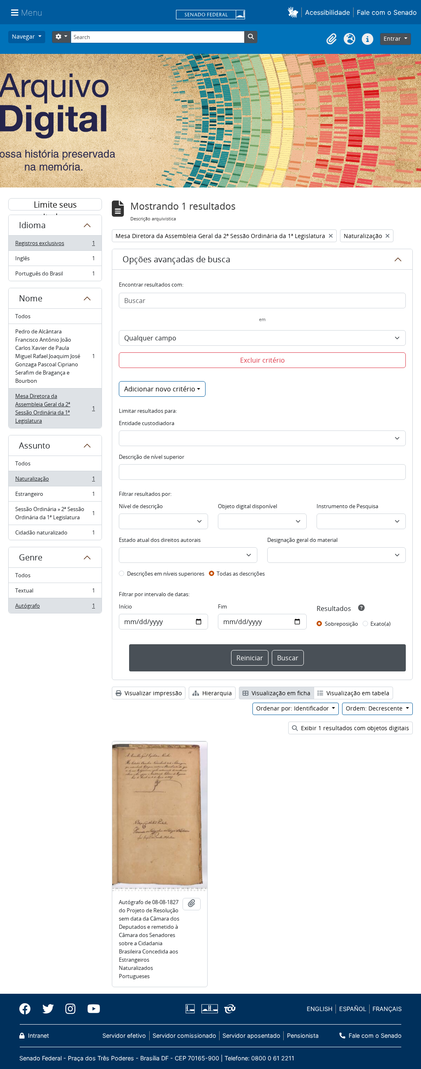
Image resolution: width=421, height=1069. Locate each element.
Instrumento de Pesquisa (347, 506)
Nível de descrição (141, 506)
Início (125, 606)
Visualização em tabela (357, 693)
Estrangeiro (55, 496)
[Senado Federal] (210, 15)
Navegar (24, 36)
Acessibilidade (327, 12)
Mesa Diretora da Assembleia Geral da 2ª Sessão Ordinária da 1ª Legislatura (55, 408)
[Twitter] (48, 1009)
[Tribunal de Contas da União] (228, 1008)
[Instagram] (70, 1009)
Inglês (55, 260)
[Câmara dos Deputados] (191, 1008)
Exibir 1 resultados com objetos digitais (354, 728)
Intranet (37, 1035)
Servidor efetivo (124, 1035)
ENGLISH (320, 1008)
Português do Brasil (55, 275)
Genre (30, 557)
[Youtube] (90, 1009)
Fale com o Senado (387, 12)
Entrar (393, 38)
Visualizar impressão (152, 693)
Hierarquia (216, 693)
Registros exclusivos (55, 245)
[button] (294, 12)
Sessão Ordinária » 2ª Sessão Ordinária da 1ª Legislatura (55, 513)
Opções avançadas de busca (176, 259)
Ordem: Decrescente (375, 708)
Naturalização (55, 480)
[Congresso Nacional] (209, 1008)
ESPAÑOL (352, 1008)
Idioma (32, 225)
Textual (55, 592)
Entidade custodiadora (146, 423)
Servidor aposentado (251, 1035)
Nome (30, 298)
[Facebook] (28, 1009)
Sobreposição (341, 623)
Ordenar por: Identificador (293, 708)
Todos (22, 316)
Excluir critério (262, 360)
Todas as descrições (241, 573)
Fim (222, 606)
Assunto (34, 445)
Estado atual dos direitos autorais (160, 540)
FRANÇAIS (387, 1008)
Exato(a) (380, 623)
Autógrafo (55, 607)
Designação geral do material (302, 540)
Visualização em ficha (280, 693)
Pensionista (302, 1035)
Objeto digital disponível (247, 506)
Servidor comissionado (184, 1035)
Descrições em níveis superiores (165, 573)
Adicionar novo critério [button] (159, 388)
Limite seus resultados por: (55, 205)
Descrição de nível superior (151, 456)
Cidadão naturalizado (55, 534)
